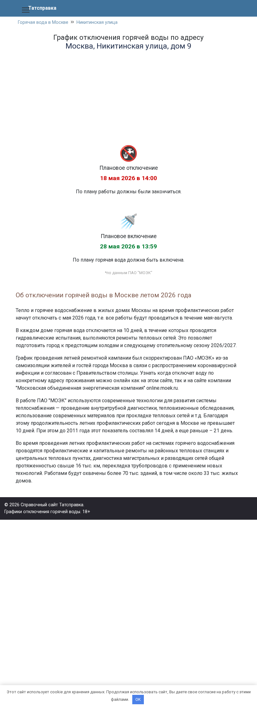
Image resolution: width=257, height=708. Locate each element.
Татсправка (42, 8)
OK (138, 699)
